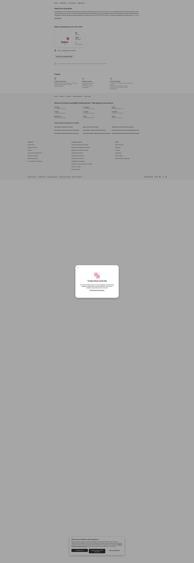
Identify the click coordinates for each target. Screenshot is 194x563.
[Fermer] (77, 267)
